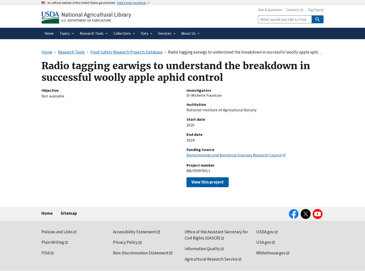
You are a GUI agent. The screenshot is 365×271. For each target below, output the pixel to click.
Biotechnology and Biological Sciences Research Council (234, 154)
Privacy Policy (125, 242)
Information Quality (202, 248)
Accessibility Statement (134, 232)
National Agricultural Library (96, 14)
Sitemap (69, 213)
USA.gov (263, 242)
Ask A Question (270, 9)
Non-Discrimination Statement (140, 253)
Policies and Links (57, 232)
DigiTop (314, 9)
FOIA (45, 253)
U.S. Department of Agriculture (86, 20)
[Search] (318, 19)
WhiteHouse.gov (271, 253)
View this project (207, 182)
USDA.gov (265, 232)
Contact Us (295, 9)
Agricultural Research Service (211, 259)
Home (47, 213)
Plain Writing (52, 242)
